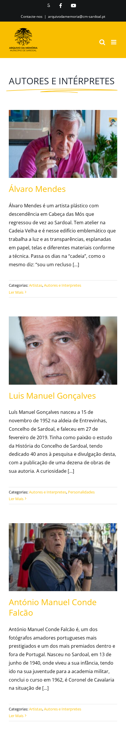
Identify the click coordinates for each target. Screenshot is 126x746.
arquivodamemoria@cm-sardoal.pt (76, 16)
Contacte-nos (31, 16)
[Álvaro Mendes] (63, 144)
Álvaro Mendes (55, 137)
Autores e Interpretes (62, 285)
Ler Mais (16, 292)
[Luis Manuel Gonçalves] (63, 350)
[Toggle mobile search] (102, 42)
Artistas (35, 285)
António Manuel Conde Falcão (55, 545)
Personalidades (81, 492)
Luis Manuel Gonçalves (55, 343)
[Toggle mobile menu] (114, 42)
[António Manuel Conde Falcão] (63, 557)
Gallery (70, 137)
